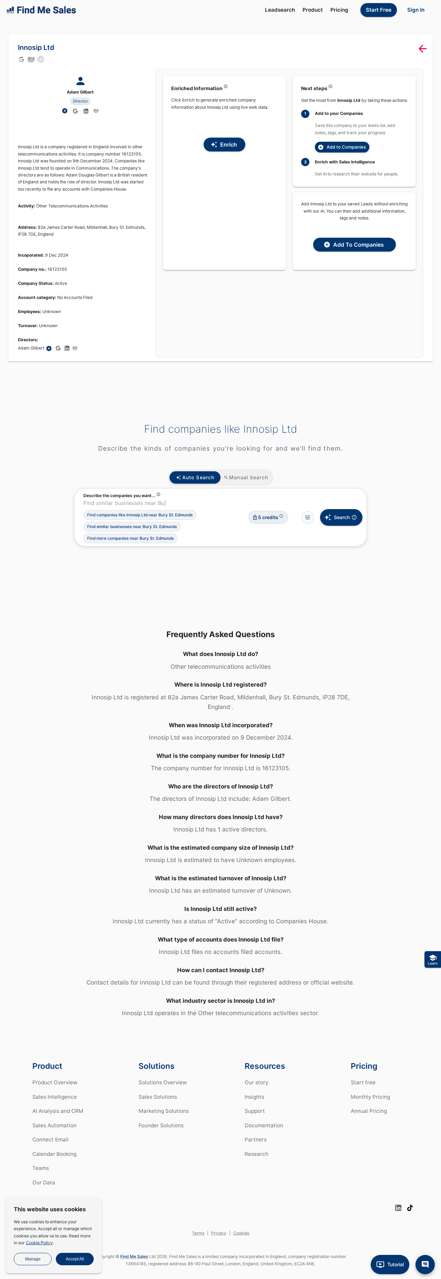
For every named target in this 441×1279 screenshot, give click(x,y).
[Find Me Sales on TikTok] (410, 1207)
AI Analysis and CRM (57, 1111)
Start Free (378, 10)
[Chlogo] (31, 59)
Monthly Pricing (370, 1097)
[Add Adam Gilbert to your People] (49, 348)
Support (255, 1111)
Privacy (218, 1233)
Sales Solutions (158, 1097)
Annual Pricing (369, 1111)
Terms (198, 1233)
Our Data (43, 1182)
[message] (425, 1264)
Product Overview (54, 1082)
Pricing (339, 10)
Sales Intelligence (54, 1097)
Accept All (75, 1259)
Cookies (241, 1233)
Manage (33, 1259)
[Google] (21, 59)
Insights (254, 1097)
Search (342, 517)
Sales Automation (54, 1125)
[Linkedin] (86, 111)
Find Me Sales (134, 1256)
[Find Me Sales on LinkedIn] (398, 1208)
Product (312, 10)
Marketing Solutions (164, 1111)
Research (256, 1154)
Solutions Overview (163, 1082)
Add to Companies (346, 147)
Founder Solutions (161, 1125)
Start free (363, 1082)
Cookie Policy (39, 1242)
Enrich (228, 144)
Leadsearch (280, 10)
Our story (256, 1082)
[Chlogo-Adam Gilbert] (95, 110)
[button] (139, 515)
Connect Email (50, 1139)
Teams (40, 1168)
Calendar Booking (54, 1154)
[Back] (423, 49)
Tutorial (395, 1264)
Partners (256, 1139)
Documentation (264, 1125)
